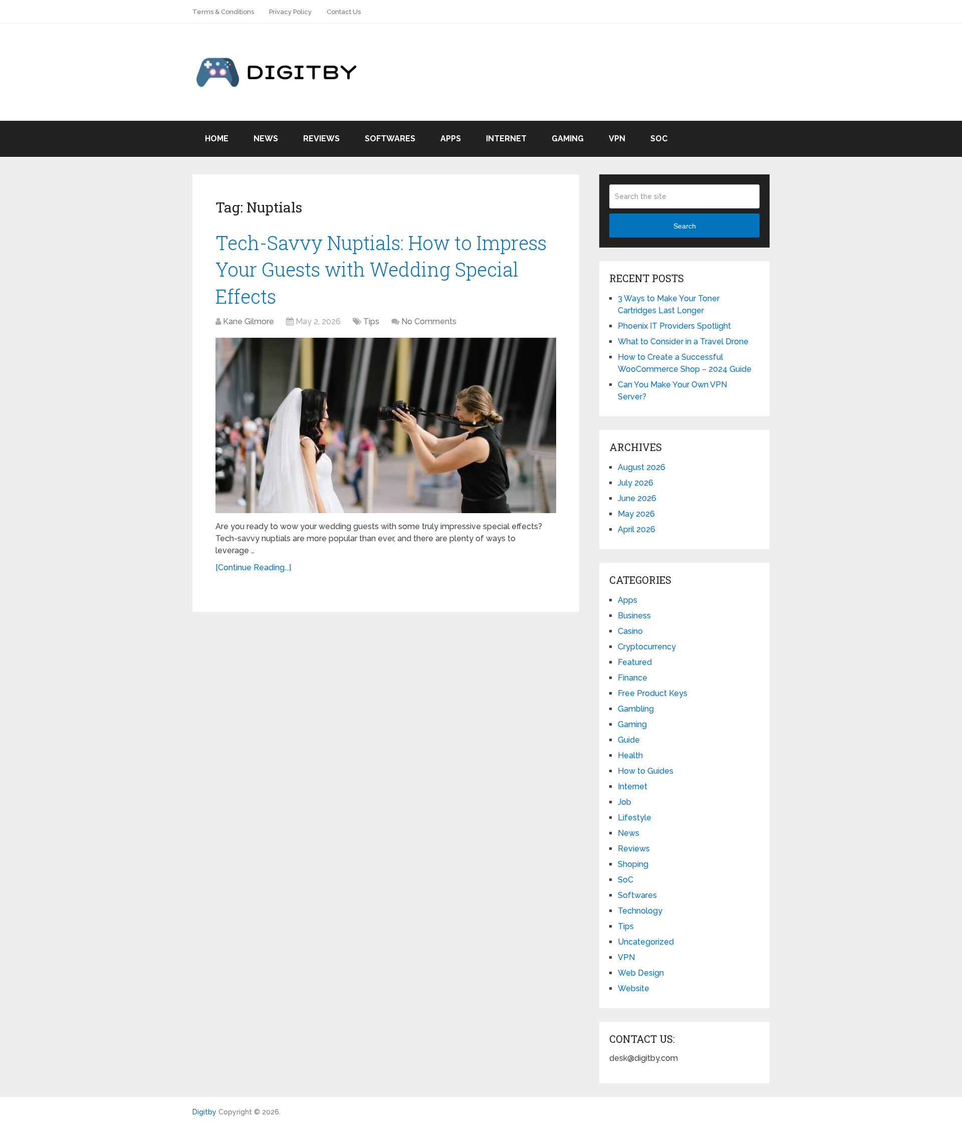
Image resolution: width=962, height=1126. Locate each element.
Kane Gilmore (248, 321)
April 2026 (636, 529)
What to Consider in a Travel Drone (683, 341)
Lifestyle (634, 817)
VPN (617, 138)
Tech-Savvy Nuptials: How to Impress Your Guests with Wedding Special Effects (381, 269)
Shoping (633, 864)
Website (633, 988)
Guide (629, 740)
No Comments (428, 321)
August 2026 (641, 467)
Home (216, 138)
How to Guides (645, 771)
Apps (450, 138)
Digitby (204, 1112)
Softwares (390, 138)
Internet (506, 138)
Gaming (568, 138)
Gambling (636, 709)
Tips (371, 321)
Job (624, 802)
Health (630, 755)
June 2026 (637, 498)
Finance (632, 678)
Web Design (641, 973)
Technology (640, 911)
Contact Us (344, 12)
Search (684, 226)
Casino (630, 631)
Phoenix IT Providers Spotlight (674, 326)
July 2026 (635, 483)
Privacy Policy (290, 12)
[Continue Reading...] (253, 567)
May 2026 (636, 514)
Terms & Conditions (223, 12)
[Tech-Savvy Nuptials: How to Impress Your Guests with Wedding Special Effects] (385, 425)
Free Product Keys (652, 693)
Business (634, 615)
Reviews (321, 138)
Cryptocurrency (647, 646)
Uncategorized (646, 942)
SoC (658, 138)
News (266, 138)
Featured (635, 662)
